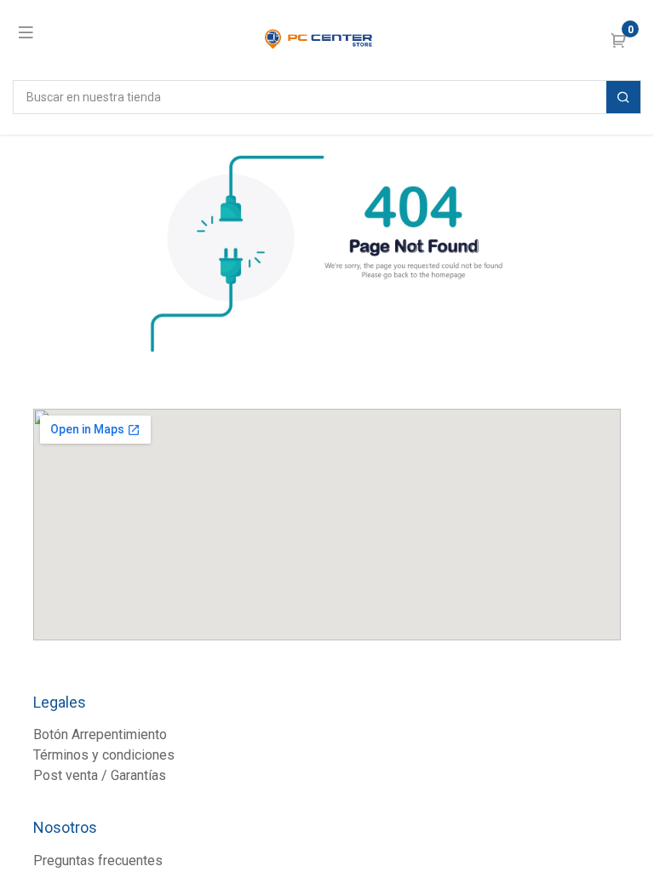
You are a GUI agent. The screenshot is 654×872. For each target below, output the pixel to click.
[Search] (623, 97)
